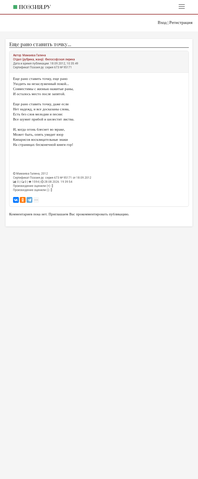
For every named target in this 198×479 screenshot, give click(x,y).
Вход (162, 22)
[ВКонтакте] (16, 200)
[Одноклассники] (23, 200)
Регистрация (180, 22)
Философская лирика (60, 59)
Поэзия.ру (35, 6)
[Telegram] (29, 200)
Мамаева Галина (34, 55)
